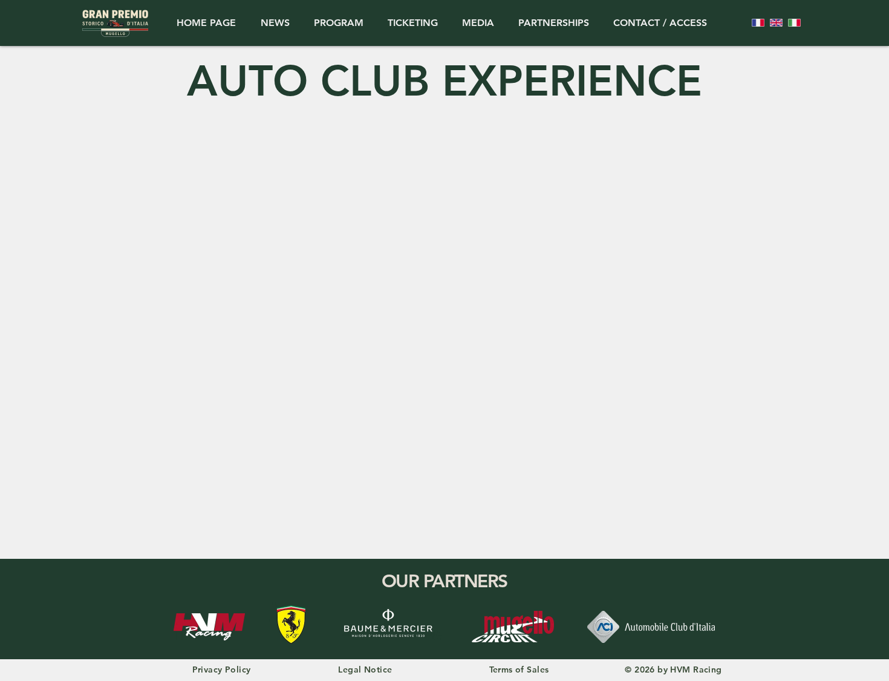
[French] (758, 22)
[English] (776, 22)
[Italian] (794, 22)
